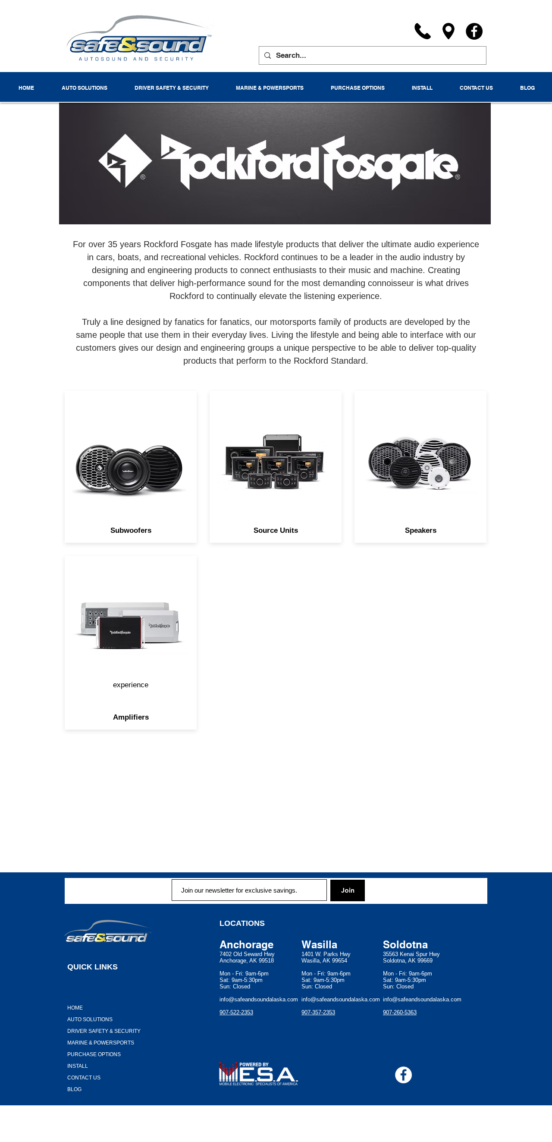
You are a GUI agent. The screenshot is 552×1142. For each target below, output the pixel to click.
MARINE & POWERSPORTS (100, 1043)
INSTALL (77, 1066)
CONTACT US (83, 1078)
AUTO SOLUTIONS (90, 1019)
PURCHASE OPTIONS (94, 1054)
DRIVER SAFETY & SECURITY (104, 1031)
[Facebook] (474, 31)
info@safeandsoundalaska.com (259, 999)
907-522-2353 (236, 1012)
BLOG (74, 1089)
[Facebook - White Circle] (403, 1074)
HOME (75, 1008)
